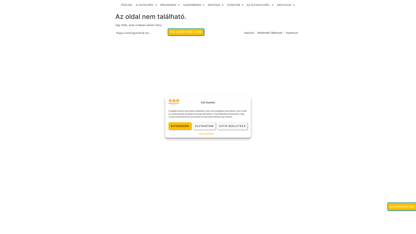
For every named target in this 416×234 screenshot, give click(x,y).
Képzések (214, 5)
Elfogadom (180, 126)
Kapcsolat (284, 5)
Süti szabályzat (206, 133)
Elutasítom (204, 126)
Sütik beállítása (232, 126)
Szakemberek (192, 5)
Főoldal (127, 5)
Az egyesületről (258, 5)
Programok (168, 5)
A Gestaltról (145, 5)
